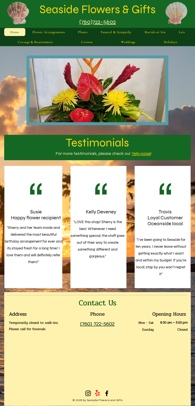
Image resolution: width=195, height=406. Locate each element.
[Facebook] (106, 393)
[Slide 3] (97, 120)
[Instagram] (88, 393)
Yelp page (141, 153)
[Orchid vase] (92, 120)
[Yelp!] (97, 393)
